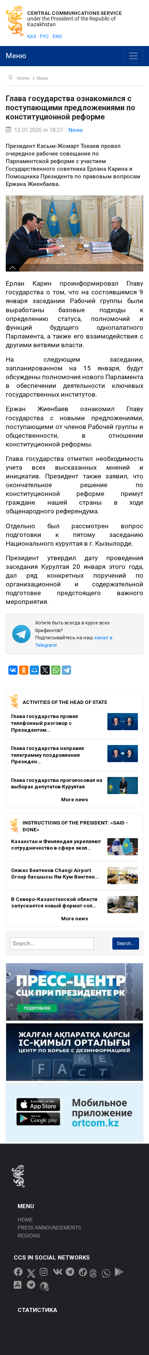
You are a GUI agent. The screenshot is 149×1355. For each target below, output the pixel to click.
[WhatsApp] (55, 670)
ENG (57, 36)
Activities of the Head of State (65, 702)
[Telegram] (66, 670)
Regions (29, 1236)
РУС (44, 36)
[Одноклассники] (23, 670)
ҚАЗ (31, 36)
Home (25, 1220)
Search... (125, 943)
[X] (45, 670)
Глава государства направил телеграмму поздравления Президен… (47, 754)
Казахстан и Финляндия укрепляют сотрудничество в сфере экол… (56, 844)
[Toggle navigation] (133, 56)
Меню (16, 56)
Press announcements (49, 1228)
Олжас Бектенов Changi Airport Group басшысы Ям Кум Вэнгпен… (55, 873)
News (75, 130)
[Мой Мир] (34, 670)
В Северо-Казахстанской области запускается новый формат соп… (54, 902)
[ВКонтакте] (13, 670)
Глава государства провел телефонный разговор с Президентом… (44, 722)
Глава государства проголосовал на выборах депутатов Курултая (56, 783)
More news (74, 799)
